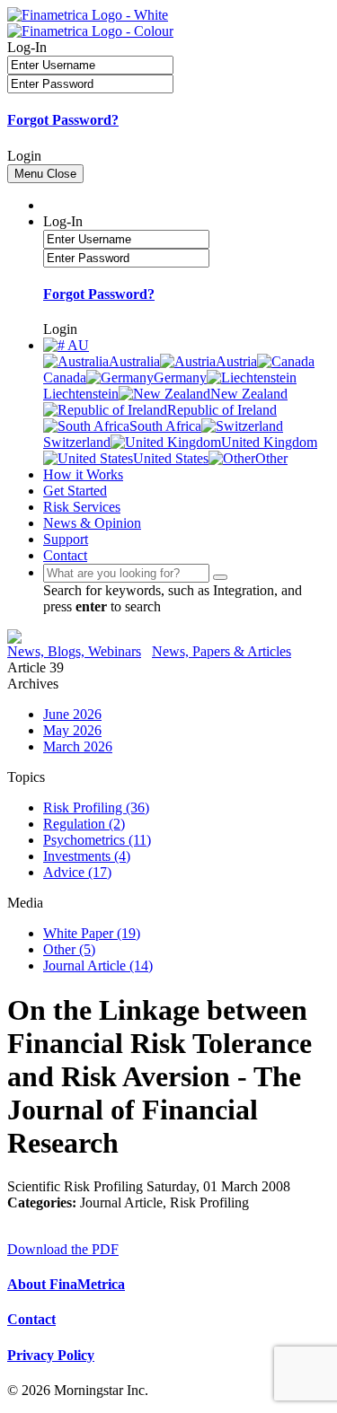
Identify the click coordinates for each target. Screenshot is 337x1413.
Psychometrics (97, 839)
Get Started (75, 490)
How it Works (83, 474)
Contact (65, 555)
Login (24, 155)
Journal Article (98, 965)
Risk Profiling (96, 807)
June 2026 (72, 714)
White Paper (91, 933)
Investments (86, 856)
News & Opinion (92, 523)
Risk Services (81, 506)
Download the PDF (63, 1249)
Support (65, 539)
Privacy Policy (50, 1355)
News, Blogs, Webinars (74, 651)
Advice (77, 872)
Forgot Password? (63, 119)
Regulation (84, 823)
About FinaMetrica (66, 1284)
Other (69, 949)
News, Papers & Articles (221, 651)
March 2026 (77, 746)
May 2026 (72, 730)
